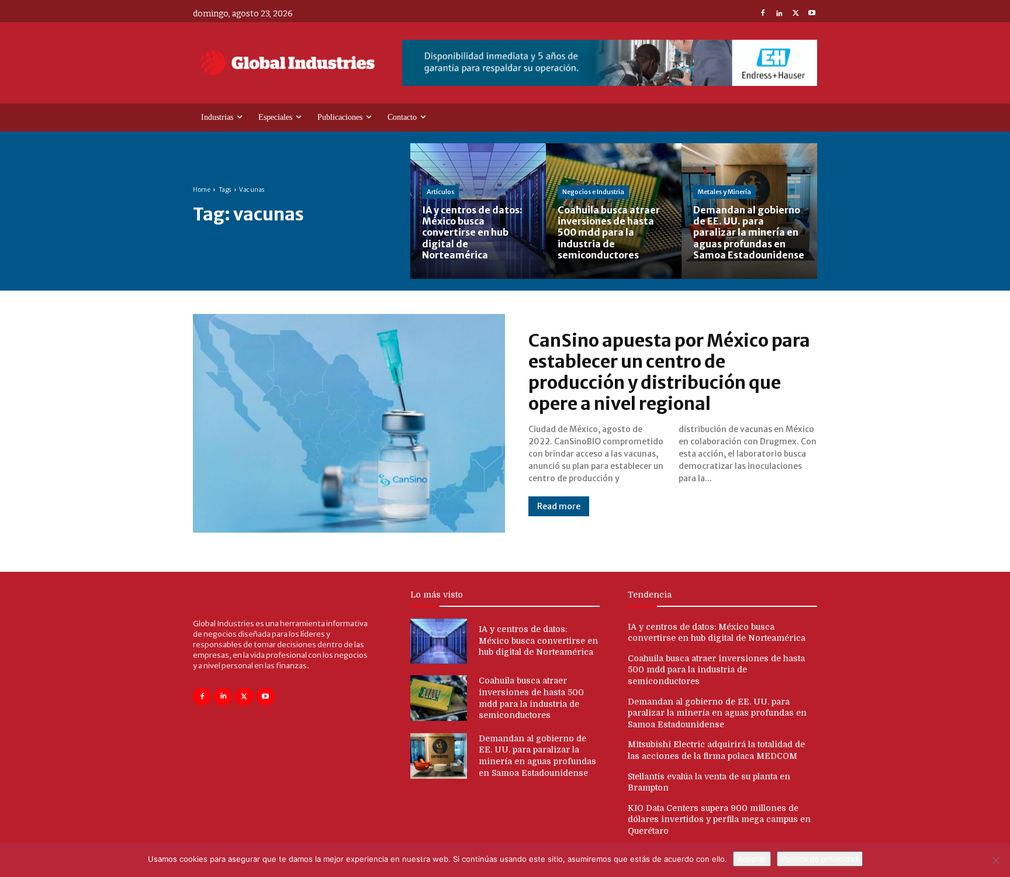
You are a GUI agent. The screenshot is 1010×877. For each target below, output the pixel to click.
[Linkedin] (779, 14)
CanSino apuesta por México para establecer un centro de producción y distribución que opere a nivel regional (669, 372)
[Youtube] (812, 14)
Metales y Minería (724, 192)
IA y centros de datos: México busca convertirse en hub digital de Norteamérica (538, 640)
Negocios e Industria (593, 192)
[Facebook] (763, 14)
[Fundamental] (609, 63)
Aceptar (752, 859)
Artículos (440, 192)
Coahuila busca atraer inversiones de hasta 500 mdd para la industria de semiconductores (716, 670)
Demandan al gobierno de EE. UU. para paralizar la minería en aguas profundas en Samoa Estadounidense (717, 713)
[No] (995, 860)
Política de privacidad (819, 859)
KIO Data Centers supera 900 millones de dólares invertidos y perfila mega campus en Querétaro (719, 819)
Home (201, 190)
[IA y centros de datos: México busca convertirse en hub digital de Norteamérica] (478, 211)
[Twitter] (795, 14)
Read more (558, 506)
